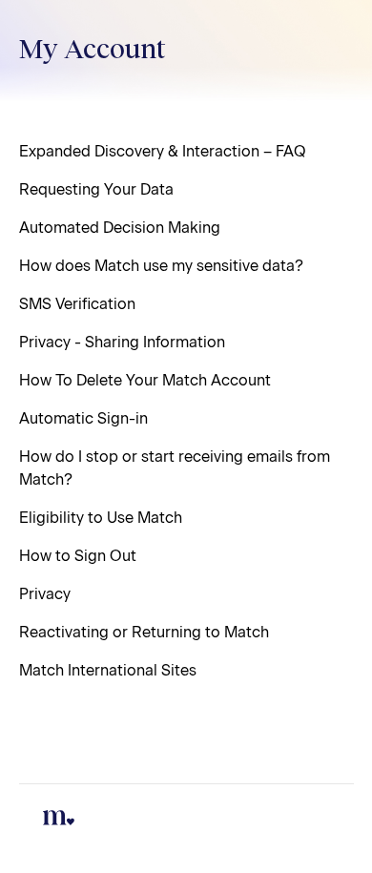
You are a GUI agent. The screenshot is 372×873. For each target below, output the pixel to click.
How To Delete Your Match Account (145, 380)
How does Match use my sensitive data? (161, 266)
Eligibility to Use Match (100, 518)
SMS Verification (77, 304)
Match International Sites (107, 670)
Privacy (45, 594)
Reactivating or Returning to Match (144, 632)
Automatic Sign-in (83, 418)
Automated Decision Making (119, 227)
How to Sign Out (77, 556)
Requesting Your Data (96, 189)
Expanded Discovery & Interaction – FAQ (162, 151)
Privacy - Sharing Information (122, 342)
